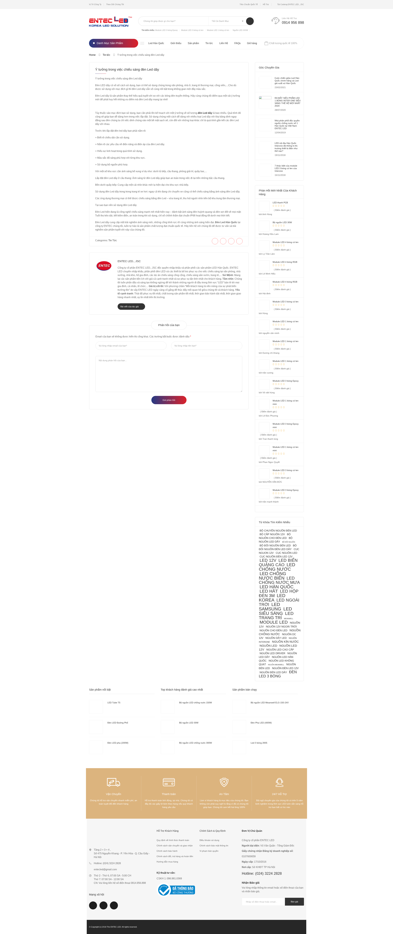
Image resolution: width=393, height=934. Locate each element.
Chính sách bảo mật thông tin (214, 845)
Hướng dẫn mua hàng (167, 861)
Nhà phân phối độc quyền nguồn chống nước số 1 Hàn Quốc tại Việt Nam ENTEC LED (287, 124)
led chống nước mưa (279, 580)
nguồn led (268, 645)
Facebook (93, 907)
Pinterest (114, 907)
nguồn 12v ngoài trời (281, 626)
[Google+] (239, 241)
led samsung (270, 606)
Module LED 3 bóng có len (192, 30)
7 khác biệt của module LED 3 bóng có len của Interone (286, 168)
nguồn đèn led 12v (285, 668)
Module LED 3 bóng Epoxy (166, 30)
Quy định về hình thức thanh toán (173, 840)
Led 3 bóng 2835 (259, 743)
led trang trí (276, 615)
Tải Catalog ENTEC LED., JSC (290, 4)
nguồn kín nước (285, 641)
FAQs (237, 43)
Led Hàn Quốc (156, 43)
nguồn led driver (272, 653)
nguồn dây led (276, 638)
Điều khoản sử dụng (209, 840)
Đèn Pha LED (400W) (261, 722)
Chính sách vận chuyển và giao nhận (175, 845)
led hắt (269, 591)
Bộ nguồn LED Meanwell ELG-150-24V (270, 702)
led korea (272, 597)
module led (274, 622)
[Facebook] (215, 241)
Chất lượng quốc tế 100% (283, 43)
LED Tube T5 (113, 702)
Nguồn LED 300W (240, 30)
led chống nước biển (272, 575)
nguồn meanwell (276, 665)
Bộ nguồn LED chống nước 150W (195, 702)
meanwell (288, 618)
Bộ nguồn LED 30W (188, 722)
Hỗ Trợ (266, 4)
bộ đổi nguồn (288, 542)
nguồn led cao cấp (280, 649)
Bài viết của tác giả (129, 306)
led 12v (268, 560)
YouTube (103, 907)
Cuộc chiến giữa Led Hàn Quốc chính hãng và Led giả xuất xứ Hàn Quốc (287, 80)
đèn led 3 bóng (278, 674)
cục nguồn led (286, 552)
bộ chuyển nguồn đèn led (278, 530)
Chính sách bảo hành (167, 851)
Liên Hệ (223, 43)
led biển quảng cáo (278, 562)
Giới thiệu (176, 43)
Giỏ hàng (252, 43)
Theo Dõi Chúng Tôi (115, 4)
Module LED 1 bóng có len (218, 30)
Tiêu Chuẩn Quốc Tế (249, 4)
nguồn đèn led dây (273, 672)
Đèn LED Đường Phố (117, 722)
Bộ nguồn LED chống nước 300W (195, 743)
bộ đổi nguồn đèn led (275, 545)
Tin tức (209, 43)
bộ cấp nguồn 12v (272, 534)
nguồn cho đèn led (273, 630)
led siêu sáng (275, 611)
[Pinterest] (231, 241)
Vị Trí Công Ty (95, 4)
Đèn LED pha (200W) (117, 743)
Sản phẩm (193, 43)
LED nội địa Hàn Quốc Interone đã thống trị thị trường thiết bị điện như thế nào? (286, 147)
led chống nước (277, 567)
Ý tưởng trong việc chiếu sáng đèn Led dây (127, 69)
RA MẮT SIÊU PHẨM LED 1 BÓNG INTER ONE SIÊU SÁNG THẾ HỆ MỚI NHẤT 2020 (288, 102)
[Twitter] (223, 241)
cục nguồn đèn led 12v (276, 556)
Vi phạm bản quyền (209, 851)
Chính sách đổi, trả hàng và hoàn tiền (175, 856)
